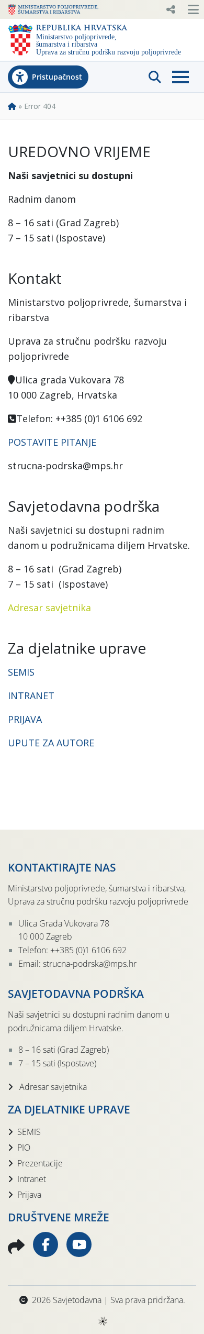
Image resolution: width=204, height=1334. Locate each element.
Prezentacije (40, 1163)
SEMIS (21, 672)
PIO (23, 1147)
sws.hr (102, 1320)
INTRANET (31, 695)
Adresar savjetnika (49, 607)
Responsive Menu (171, 9)
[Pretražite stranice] (154, 77)
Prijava (29, 1194)
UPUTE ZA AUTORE (51, 742)
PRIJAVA (26, 719)
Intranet (31, 1179)
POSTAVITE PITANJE (52, 442)
